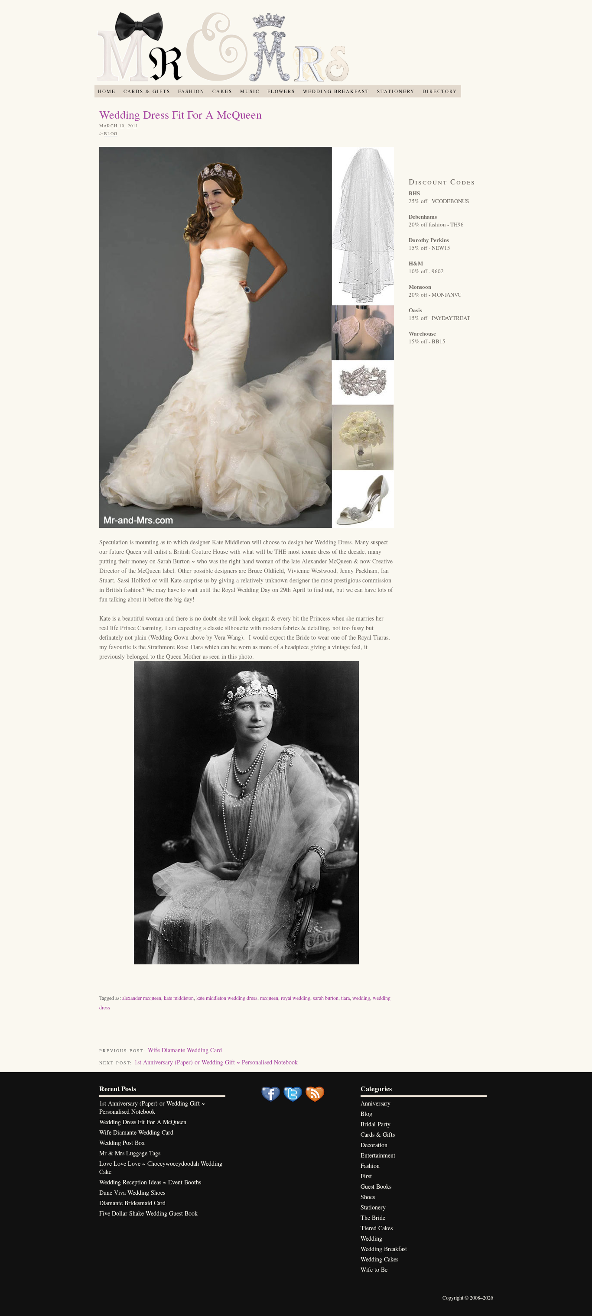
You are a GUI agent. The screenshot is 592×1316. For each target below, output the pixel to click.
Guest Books (376, 1186)
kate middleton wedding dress (226, 997)
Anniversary (375, 1103)
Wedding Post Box (122, 1142)
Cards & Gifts (147, 91)
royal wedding (295, 997)
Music (250, 91)
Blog (110, 133)
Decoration (374, 1145)
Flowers (281, 91)
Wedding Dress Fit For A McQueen (142, 1122)
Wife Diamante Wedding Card (185, 1050)
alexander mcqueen (141, 997)
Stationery (396, 91)
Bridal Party (375, 1124)
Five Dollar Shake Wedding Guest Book (148, 1213)
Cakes (222, 91)
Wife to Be (374, 1269)
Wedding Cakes (379, 1259)
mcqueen (269, 997)
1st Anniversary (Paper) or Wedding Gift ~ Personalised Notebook (216, 1062)
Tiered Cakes (377, 1228)
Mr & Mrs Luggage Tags (129, 1153)
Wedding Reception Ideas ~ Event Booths (150, 1182)
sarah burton (325, 997)
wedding (361, 997)
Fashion (191, 91)
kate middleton (179, 997)
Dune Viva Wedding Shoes (132, 1192)
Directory (440, 91)
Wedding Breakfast (336, 91)
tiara (345, 997)
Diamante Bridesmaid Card (132, 1203)
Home (107, 91)
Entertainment (378, 1155)
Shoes (368, 1197)
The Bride (373, 1217)
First (366, 1176)
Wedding (371, 1238)
